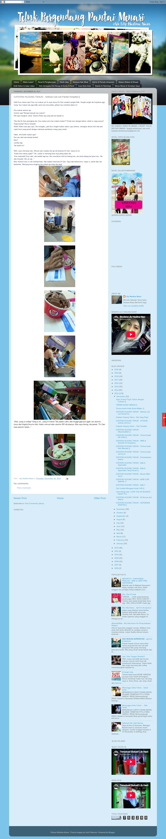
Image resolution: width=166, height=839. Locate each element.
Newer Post (20, 498)
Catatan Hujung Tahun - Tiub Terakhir (131, 426)
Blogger (112, 832)
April (118, 533)
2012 (116, 548)
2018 (116, 376)
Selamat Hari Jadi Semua (132, 723)
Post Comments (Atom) (34, 503)
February (120, 540)
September (121, 516)
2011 (116, 551)
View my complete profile (133, 306)
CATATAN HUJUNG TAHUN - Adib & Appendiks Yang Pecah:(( (130, 469)
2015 (116, 387)
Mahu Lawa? (28, 82)
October (120, 513)
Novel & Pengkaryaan (47, 82)
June (118, 526)
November (121, 509)
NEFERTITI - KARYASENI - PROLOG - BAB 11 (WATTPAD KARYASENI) (134, 581)
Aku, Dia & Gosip (129, 594)
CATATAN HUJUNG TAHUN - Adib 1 (130, 485)
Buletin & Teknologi (103, 86)
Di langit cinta (127, 672)
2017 (116, 380)
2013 (116, 393)
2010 (116, 555)
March (119, 537)
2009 (116, 558)
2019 (116, 373)
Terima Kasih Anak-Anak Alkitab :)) (130, 408)
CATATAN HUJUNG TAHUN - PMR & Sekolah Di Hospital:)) (131, 442)
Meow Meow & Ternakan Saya (127, 86)
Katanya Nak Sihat (80, 82)
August (119, 519)
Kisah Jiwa (64, 82)
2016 (116, 383)
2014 (116, 390)
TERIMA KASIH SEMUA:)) (126, 405)
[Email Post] (67, 479)
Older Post (100, 498)
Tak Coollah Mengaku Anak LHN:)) (130, 488)
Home (16, 82)
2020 (116, 370)
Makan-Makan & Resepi (128, 82)
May (118, 530)
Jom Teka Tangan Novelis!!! (133, 656)
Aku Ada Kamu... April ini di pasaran (136, 608)
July (118, 523)
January (120, 544)
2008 (116, 561)
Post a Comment (24, 488)
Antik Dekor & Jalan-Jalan (24, 86)
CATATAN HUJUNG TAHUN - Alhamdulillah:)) (128, 431)
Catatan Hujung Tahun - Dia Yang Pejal (132, 417)
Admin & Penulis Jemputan (103, 82)
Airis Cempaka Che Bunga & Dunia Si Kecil (56, 86)
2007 (116, 565)
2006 (116, 568)
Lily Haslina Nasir (133, 296)
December (121, 396)
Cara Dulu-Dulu (84, 86)
